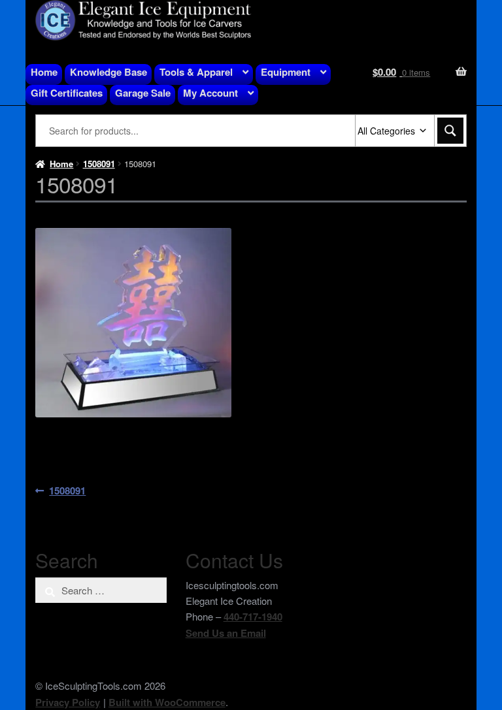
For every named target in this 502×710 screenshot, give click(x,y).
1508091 (99, 163)
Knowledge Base (108, 72)
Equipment (285, 72)
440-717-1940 (253, 616)
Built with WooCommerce (167, 702)
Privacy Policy (67, 702)
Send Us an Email (226, 633)
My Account (210, 93)
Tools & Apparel (196, 72)
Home (44, 72)
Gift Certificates (67, 93)
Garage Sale (143, 93)
